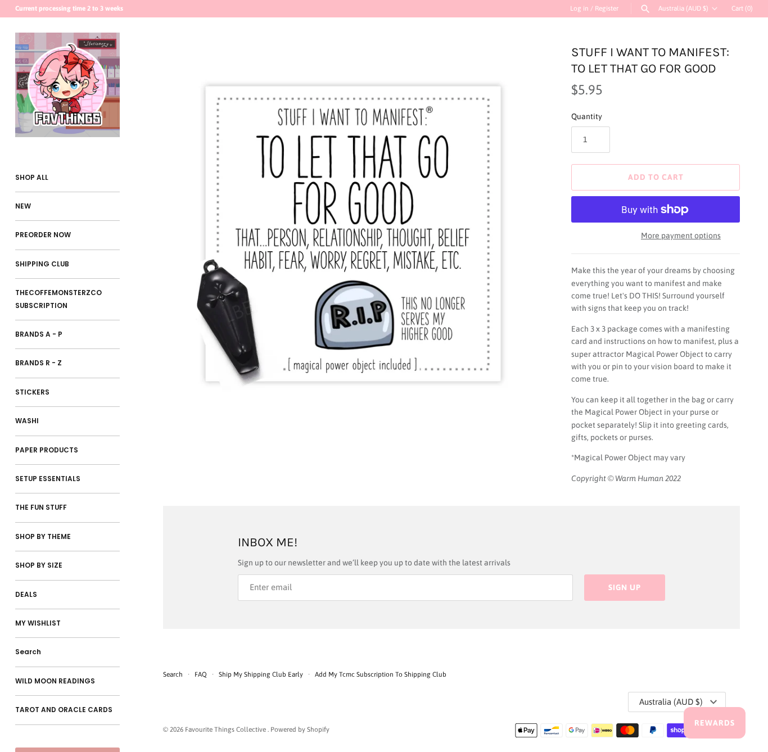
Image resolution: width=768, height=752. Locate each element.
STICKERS (32, 392)
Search (28, 651)
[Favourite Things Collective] (67, 85)
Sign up (624, 587)
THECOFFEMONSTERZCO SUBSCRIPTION (58, 299)
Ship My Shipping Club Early (262, 674)
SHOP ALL (31, 177)
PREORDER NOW (43, 234)
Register (606, 8)
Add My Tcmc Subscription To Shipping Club (380, 674)
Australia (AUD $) (683, 8)
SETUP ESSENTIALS (47, 478)
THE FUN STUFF (41, 507)
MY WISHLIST (38, 623)
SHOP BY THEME (43, 536)
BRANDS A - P (38, 334)
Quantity (586, 116)
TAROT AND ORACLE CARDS (63, 709)
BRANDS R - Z (38, 363)
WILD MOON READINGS (55, 681)
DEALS (26, 594)
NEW (23, 206)
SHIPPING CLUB (42, 264)
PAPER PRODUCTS (46, 450)
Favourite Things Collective (226, 729)
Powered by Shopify (299, 729)
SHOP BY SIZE (38, 565)
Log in (579, 8)
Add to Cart (656, 177)
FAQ (201, 674)
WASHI (27, 420)
